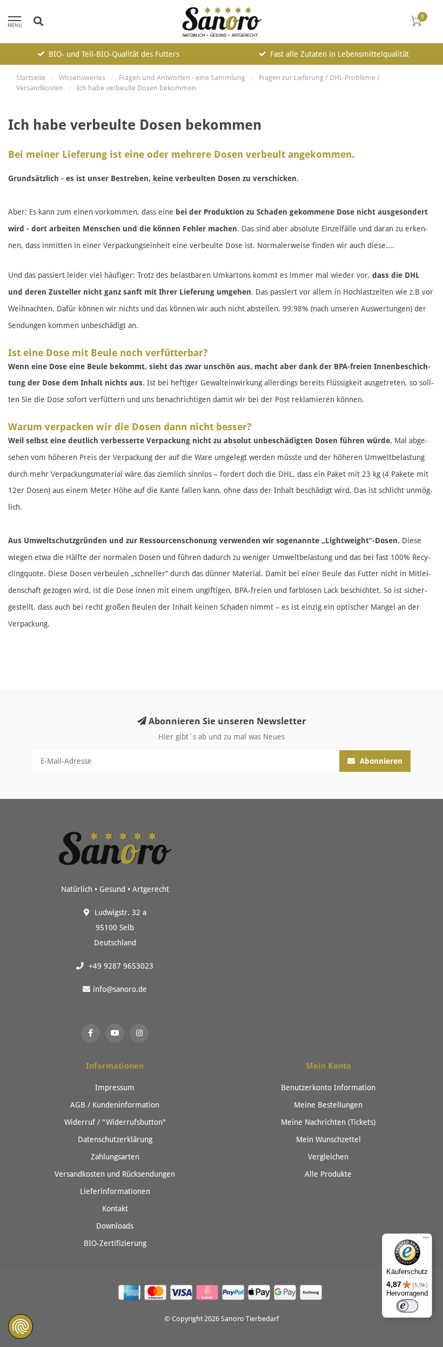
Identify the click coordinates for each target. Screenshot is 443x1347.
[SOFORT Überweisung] (209, 1293)
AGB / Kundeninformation (114, 1105)
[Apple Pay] (260, 1293)
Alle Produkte (328, 1174)
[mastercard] (157, 1293)
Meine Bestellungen (328, 1105)
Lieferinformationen (115, 1191)
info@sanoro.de (120, 989)
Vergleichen (328, 1156)
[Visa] (183, 1293)
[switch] (407, 1305)
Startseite (30, 78)
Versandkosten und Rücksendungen (115, 1174)
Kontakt (115, 1208)
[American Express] (131, 1293)
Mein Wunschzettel (328, 1139)
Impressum (115, 1087)
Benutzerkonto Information (328, 1087)
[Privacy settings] (20, 1326)
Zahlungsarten (115, 1156)
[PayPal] (234, 1293)
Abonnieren (380, 761)
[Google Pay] (286, 1293)
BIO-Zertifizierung (115, 1243)
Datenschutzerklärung (115, 1139)
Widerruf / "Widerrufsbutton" (115, 1122)
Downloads (114, 1226)
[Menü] (425, 1239)
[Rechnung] (312, 1293)
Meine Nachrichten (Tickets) (328, 1122)
